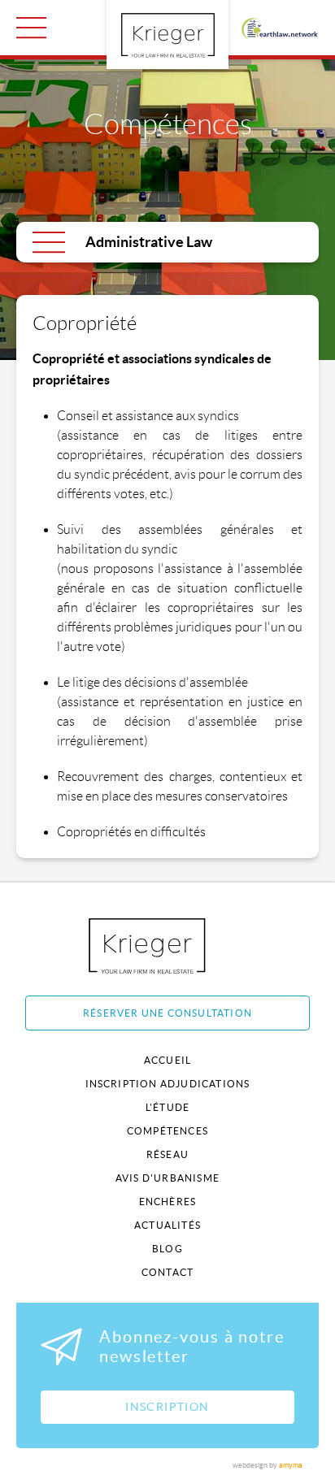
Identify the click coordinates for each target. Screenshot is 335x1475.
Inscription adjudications (167, 1083)
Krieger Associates (165, 945)
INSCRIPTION (167, 1406)
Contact (167, 1272)
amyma (290, 1465)
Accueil (167, 1060)
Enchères (168, 1201)
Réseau (167, 1154)
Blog (167, 1248)
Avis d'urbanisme (167, 1178)
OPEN (31, 27)
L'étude (167, 1107)
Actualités (167, 1225)
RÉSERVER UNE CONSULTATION (167, 1013)
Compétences (167, 1131)
